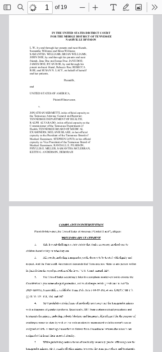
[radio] (113, 7)
